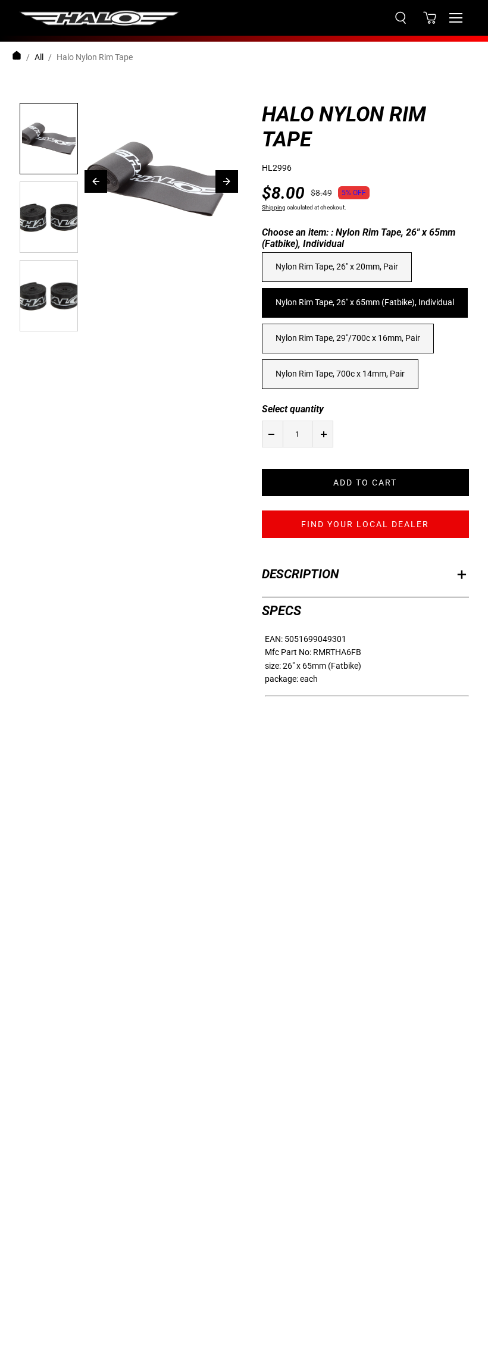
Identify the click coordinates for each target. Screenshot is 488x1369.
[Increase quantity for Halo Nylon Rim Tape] (324, 434)
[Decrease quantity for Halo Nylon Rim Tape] (271, 434)
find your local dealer (365, 524)
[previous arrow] (96, 181)
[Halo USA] (99, 18)
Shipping (274, 207)
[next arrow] (226, 181)
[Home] (16, 57)
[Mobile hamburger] (456, 18)
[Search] (400, 18)
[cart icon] (430, 18)
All (39, 57)
